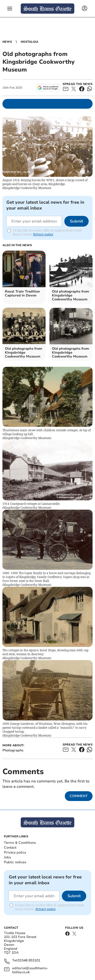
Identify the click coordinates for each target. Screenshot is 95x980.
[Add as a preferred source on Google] (48, 87)
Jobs (7, 857)
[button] (10, 8)
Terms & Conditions (20, 842)
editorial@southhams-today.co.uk (30, 970)
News (7, 42)
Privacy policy (15, 852)
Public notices (15, 862)
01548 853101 (29, 961)
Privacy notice (43, 234)
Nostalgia (29, 42)
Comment (79, 796)
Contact (10, 847)
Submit (76, 221)
